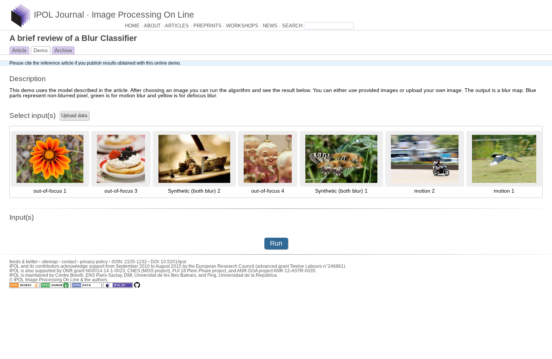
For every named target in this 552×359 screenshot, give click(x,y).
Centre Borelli (69, 275)
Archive (63, 50)
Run (276, 243)
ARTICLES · (179, 26)
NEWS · (272, 26)
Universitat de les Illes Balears (165, 275)
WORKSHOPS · (244, 26)
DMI (128, 275)
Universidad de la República (248, 275)
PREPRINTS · (209, 26)
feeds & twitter (25, 261)
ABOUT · (154, 26)
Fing (211, 275)
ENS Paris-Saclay (104, 275)
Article (19, 50)
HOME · (134, 26)
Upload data (74, 115)
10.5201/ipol (173, 261)
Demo (40, 50)
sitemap (51, 261)
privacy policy (95, 261)
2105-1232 (136, 261)
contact (70, 261)
